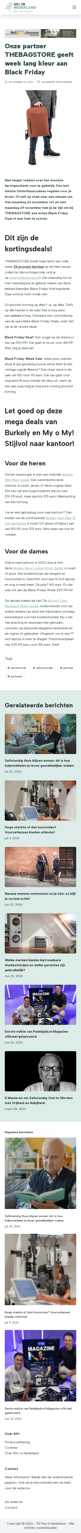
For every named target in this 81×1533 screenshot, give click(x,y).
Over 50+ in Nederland (22, 1453)
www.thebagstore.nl (24, 278)
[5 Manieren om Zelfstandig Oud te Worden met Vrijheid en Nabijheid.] (40, 1071)
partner (66, 668)
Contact (11, 1507)
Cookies (11, 1447)
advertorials (43, 668)
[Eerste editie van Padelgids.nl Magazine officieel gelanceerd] (40, 1005)
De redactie (14, 1502)
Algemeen (48, 82)
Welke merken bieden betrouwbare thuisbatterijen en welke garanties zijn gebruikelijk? (35, 965)
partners (14, 676)
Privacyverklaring (17, 1442)
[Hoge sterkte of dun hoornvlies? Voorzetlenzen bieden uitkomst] (40, 800)
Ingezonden (64, 82)
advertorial (16, 668)
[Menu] (74, 7)
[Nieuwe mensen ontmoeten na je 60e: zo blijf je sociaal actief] (40, 867)
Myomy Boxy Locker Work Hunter (38, 568)
